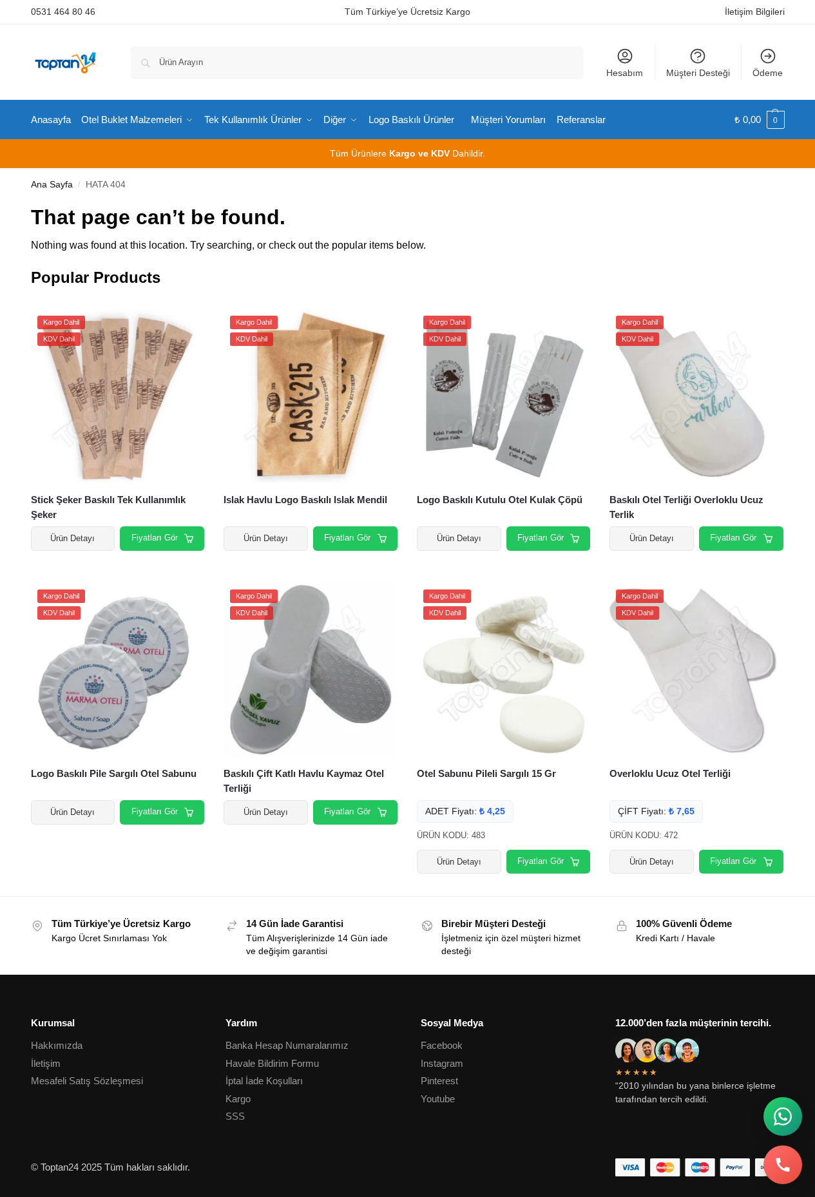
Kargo (238, 1098)
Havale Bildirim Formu (272, 1063)
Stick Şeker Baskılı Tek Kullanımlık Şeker (108, 507)
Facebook (442, 1045)
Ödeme (768, 73)
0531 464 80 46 (63, 11)
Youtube (438, 1098)
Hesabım (624, 73)
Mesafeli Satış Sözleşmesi (87, 1080)
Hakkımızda (56, 1045)
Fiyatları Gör (154, 537)
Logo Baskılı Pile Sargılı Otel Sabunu (114, 773)
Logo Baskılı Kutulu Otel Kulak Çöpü (499, 499)
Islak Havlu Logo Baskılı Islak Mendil (305, 499)
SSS (235, 1116)
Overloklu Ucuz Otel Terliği (670, 773)
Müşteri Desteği (698, 73)
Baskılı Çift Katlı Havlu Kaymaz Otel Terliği (304, 781)
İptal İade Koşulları (264, 1080)
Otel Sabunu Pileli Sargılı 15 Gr (486, 773)
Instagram (442, 1063)
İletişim (46, 1063)
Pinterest (439, 1080)
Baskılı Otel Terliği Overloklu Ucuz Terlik (686, 507)
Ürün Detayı (72, 538)
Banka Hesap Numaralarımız (287, 1045)
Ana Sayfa (52, 184)
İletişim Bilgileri (755, 11)
